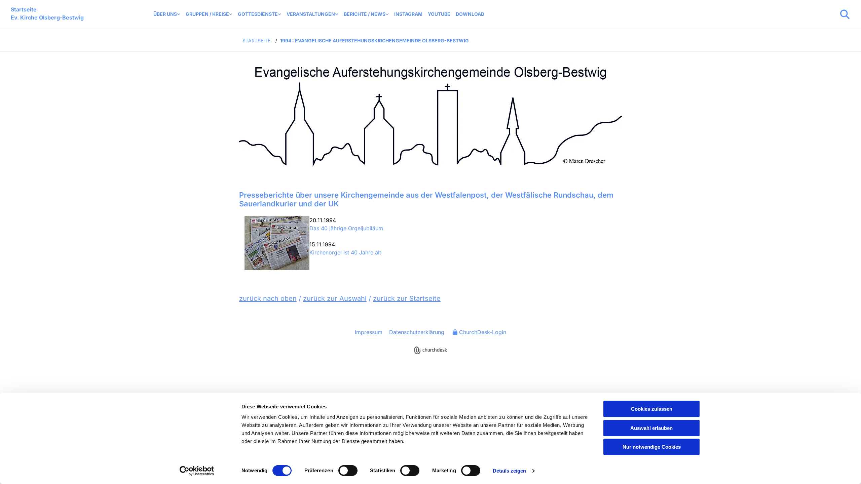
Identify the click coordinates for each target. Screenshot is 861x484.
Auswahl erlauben (651, 428)
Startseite (256, 40)
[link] (167, 14)
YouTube (439, 14)
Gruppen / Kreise (207, 14)
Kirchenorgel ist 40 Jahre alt (345, 252)
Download (470, 14)
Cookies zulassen (651, 409)
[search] (844, 14)
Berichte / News (364, 14)
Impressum (368, 332)
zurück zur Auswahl (335, 298)
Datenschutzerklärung (416, 332)
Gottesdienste (258, 14)
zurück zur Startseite (407, 298)
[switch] (348, 470)
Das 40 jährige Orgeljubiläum (346, 228)
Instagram (408, 14)
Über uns (165, 14)
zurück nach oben (268, 298)
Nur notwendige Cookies (652, 447)
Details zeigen (509, 471)
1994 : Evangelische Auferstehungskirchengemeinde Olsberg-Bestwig (374, 40)
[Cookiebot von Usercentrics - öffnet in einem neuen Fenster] (196, 471)
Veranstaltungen (311, 14)
